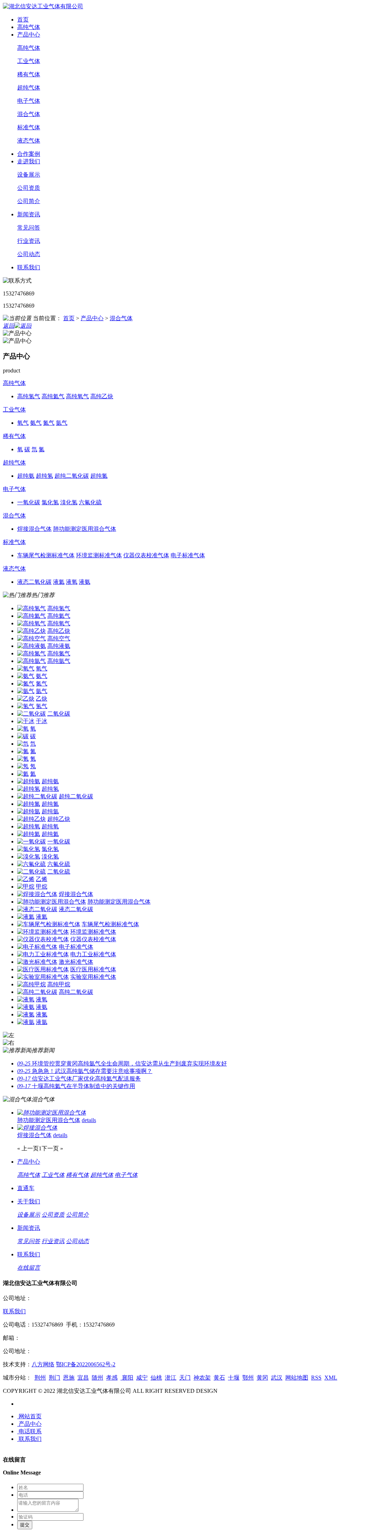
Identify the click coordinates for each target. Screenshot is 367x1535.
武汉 (276, 1378)
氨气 (41, 676)
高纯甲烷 (58, 984)
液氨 (41, 1007)
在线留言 (28, 1268)
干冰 (41, 721)
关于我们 (28, 1201)
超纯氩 (50, 811)
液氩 (41, 1022)
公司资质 (28, 188)
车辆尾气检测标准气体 (110, 924)
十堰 (233, 1378)
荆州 (40, 1378)
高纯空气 (58, 638)
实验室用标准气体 (93, 977)
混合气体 (28, 114)
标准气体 (28, 127)
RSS (316, 1378)
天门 (185, 1378)
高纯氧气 (58, 623)
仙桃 (156, 1378)
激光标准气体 (76, 962)
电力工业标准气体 (93, 954)
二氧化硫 (58, 871)
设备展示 (28, 175)
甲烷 (41, 887)
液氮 (41, 1014)
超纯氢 (50, 789)
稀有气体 (28, 74)
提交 (24, 1524)
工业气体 (28, 61)
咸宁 (142, 1378)
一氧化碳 (58, 841)
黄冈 (262, 1378)
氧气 (41, 668)
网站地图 (296, 1378)
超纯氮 (50, 804)
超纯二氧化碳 (76, 796)
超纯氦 (50, 834)
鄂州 (248, 1378)
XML (330, 1378)
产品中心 (28, 35)
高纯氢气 (58, 608)
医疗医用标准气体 (93, 969)
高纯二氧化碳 (76, 992)
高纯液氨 (58, 646)
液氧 (41, 999)
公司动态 (28, 254)
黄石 (219, 1378)
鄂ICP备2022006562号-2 (85, 1364)
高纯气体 (28, 27)
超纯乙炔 (58, 819)
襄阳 (126, 1378)
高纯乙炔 (58, 631)
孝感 (112, 1378)
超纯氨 (50, 781)
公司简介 (28, 201)
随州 (97, 1378)
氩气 (41, 691)
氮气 (41, 683)
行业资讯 (28, 241)
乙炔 (41, 699)
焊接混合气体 (76, 894)
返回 (8, 326)
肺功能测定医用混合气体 (119, 902)
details (89, 1120)
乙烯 (41, 879)
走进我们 (28, 161)
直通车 (25, 1188)
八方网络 (43, 1364)
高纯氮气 (58, 653)
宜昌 (83, 1378)
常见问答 (28, 228)
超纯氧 (50, 826)
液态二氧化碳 (76, 909)
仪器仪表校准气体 (93, 939)
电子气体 (28, 101)
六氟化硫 (58, 864)
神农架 (202, 1378)
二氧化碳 (58, 714)
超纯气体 (28, 88)
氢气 (41, 706)
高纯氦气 (58, 616)
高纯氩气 (58, 661)
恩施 (69, 1378)
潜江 (170, 1378)
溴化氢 (50, 856)
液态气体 (28, 141)
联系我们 (28, 267)
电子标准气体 (76, 947)
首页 (23, 19)
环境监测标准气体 (93, 932)
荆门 (54, 1378)
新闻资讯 (28, 214)
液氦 (41, 917)
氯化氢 (50, 849)
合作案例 (28, 154)
